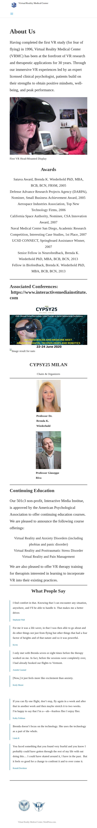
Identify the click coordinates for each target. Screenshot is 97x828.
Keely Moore (18, 685)
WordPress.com (49, 822)
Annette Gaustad (19, 670)
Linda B (16, 738)
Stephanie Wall (19, 620)
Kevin (15, 645)
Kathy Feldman (19, 718)
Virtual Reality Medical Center (30, 822)
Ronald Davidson (20, 768)
